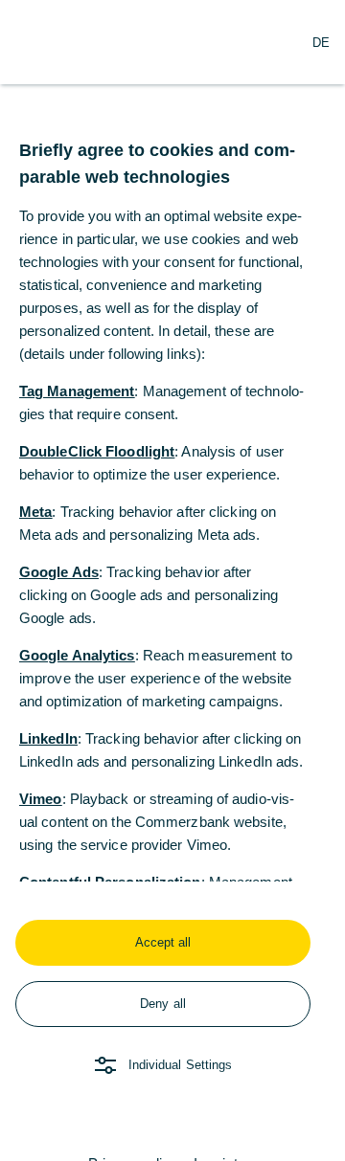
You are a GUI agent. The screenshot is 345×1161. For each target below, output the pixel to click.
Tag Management (76, 391)
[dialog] (172, 580)
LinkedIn (48, 738)
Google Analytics (77, 655)
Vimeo (40, 799)
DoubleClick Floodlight (96, 451)
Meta (35, 511)
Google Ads (59, 572)
